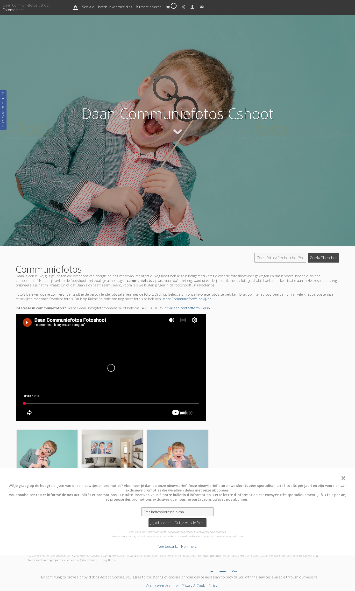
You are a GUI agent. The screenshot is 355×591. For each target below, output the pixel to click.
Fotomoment (13, 9)
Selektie (88, 7)
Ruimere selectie (149, 7)
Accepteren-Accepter (162, 585)
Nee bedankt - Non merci (177, 546)
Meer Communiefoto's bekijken (187, 299)
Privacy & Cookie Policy (199, 585)
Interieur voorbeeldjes (115, 7)
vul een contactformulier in (189, 308)
